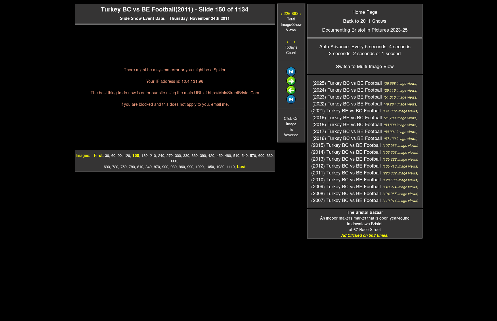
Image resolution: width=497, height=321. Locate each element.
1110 (231, 166)
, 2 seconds (362, 53)
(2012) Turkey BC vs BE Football (346, 165)
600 (261, 155)
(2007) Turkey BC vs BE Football (346, 200)
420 (211, 155)
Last (241, 166)
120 (127, 155)
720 (115, 166)
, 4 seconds (398, 46)
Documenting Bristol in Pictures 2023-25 (365, 29)
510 (236, 155)
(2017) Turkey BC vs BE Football (347, 131)
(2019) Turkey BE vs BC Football (347, 117)
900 (165, 166)
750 (124, 166)
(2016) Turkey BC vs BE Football (347, 137)
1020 (200, 166)
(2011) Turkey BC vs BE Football (346, 172)
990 (190, 166)
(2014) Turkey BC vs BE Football (346, 151)
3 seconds (339, 53)
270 (170, 155)
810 (140, 166)
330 (186, 155)
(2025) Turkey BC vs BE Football (347, 82)
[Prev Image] (291, 93)
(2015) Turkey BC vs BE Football (346, 144)
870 (157, 166)
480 (228, 155)
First (98, 155)
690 (107, 166)
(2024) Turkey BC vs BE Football (347, 89)
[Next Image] (291, 84)
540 (245, 155)
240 (161, 155)
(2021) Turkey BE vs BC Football (346, 110)
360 (195, 155)
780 (132, 166)
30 (107, 155)
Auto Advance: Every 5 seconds (352, 46)
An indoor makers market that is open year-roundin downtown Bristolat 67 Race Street (365, 220)
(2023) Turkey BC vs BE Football (347, 96)
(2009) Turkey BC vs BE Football (346, 186)
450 (220, 155)
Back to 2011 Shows (364, 20)
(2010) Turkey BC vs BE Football (346, 179)
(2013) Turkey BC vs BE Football (346, 158)
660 (174, 161)
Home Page (364, 11)
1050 (210, 166)
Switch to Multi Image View (365, 66)
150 (135, 155)
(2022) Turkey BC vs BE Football (347, 103)
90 (120, 155)
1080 (220, 166)
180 (145, 155)
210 (153, 155)
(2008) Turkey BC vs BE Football (346, 193)
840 (149, 166)
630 (270, 155)
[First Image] (291, 74)
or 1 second (387, 53)
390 (203, 155)
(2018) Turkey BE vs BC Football (347, 124)
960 (182, 166)
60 (113, 155)
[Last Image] (291, 102)
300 (178, 155)
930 (174, 166)
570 (253, 155)
